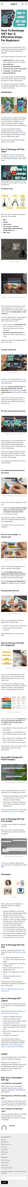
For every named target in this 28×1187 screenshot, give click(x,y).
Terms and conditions (7, 1168)
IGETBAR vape (16, 390)
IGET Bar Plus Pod (6, 1144)
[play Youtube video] (14, 172)
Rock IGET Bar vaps (12, 156)
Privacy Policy (5, 1165)
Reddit (3, 865)
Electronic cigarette (16, 1088)
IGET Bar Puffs (12, 811)
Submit (4, 1182)
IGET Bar (12, 1126)
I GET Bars (23, 132)
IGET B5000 (4, 1149)
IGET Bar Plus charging (19, 952)
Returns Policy (5, 1162)
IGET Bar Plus (4, 1142)
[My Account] (23, 4)
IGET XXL (3, 1154)
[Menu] (3, 4)
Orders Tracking (5, 1160)
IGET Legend (4, 1152)
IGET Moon (4, 1147)
